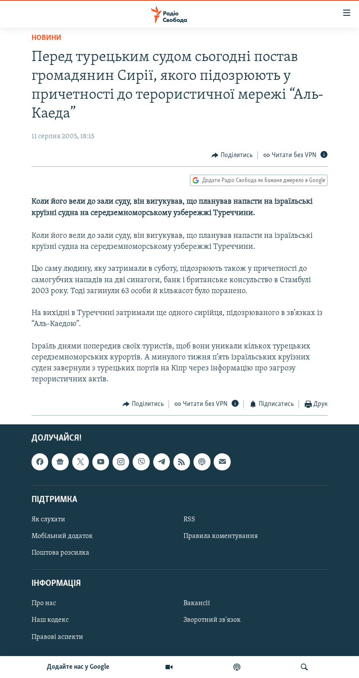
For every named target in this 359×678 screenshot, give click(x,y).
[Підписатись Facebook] (40, 461)
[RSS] (181, 461)
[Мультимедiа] (169, 667)
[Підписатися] (222, 461)
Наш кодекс (50, 620)
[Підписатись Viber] (141, 461)
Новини (46, 38)
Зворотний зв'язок (212, 620)
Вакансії (196, 603)
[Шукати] (304, 667)
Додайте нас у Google (78, 667)
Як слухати (48, 519)
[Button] (232, 155)
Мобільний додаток (62, 536)
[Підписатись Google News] (60, 461)
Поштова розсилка (60, 552)
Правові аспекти (57, 636)
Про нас (44, 603)
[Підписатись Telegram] (161, 461)
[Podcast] (202, 461)
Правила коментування (220, 536)
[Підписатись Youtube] (100, 461)
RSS (189, 519)
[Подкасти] (237, 667)
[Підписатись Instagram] (121, 461)
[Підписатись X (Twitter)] (80, 461)
